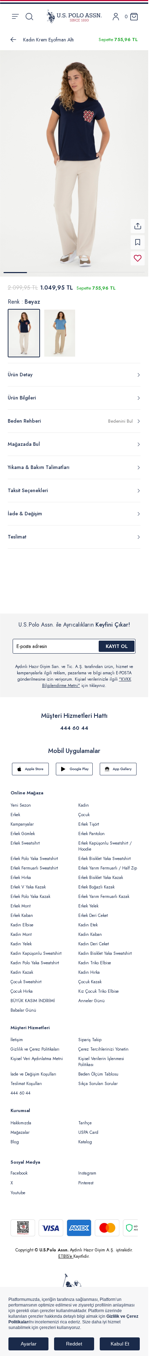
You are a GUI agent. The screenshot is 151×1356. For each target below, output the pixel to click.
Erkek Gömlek (23, 829)
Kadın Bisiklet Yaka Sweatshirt (105, 949)
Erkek (15, 810)
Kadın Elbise (22, 921)
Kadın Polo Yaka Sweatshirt (35, 958)
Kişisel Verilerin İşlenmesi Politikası (101, 1057)
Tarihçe (85, 1119)
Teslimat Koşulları (26, 1079)
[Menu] (15, 16)
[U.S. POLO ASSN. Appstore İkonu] (30, 765)
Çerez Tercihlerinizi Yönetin (103, 1045)
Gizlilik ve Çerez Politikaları (35, 1045)
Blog (15, 1138)
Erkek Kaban (22, 911)
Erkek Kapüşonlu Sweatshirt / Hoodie (105, 842)
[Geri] (13, 39)
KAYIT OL (117, 642)
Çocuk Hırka (22, 987)
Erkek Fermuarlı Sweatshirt (34, 864)
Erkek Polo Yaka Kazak (30, 892)
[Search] (29, 16)
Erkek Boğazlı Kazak (96, 883)
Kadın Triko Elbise (94, 958)
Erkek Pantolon (91, 829)
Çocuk (84, 810)
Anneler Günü (91, 996)
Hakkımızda (21, 1119)
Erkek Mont (21, 902)
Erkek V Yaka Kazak (28, 883)
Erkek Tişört (88, 820)
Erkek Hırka (21, 873)
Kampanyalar (22, 820)
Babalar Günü (23, 1006)
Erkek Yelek (88, 902)
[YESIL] (60, 329)
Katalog (85, 1138)
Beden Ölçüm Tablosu (98, 1070)
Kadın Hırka (89, 968)
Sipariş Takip (89, 1035)
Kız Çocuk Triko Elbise (98, 987)
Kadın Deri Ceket (93, 940)
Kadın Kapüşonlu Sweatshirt (36, 949)
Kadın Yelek (21, 940)
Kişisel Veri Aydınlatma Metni (37, 1054)
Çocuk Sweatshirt (26, 977)
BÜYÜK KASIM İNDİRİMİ (33, 996)
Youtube (18, 1188)
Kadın (83, 801)
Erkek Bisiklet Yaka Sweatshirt (104, 854)
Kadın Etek (88, 921)
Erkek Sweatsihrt (25, 839)
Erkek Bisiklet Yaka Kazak (100, 873)
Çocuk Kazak (89, 977)
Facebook (19, 1169)
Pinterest (85, 1179)
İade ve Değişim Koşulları (33, 1070)
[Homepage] (74, 16)
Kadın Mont (21, 930)
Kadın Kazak (22, 968)
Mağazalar (20, 1128)
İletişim (17, 1035)
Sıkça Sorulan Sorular (98, 1079)
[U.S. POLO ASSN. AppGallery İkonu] (118, 765)
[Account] (116, 16)
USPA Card (88, 1128)
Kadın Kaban (90, 930)
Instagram (87, 1169)
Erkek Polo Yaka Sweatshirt (34, 854)
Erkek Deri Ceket (93, 911)
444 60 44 (74, 724)
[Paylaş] (138, 222)
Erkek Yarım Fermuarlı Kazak (103, 892)
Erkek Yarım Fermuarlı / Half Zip (107, 864)
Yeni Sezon (21, 801)
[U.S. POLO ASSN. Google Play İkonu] (74, 765)
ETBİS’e (65, 1252)
